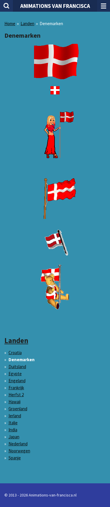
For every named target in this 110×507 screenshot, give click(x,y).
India (13, 429)
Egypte (15, 373)
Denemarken (51, 23)
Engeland (17, 380)
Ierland (15, 415)
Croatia (15, 352)
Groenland (18, 408)
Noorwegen (19, 451)
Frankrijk (16, 387)
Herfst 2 (16, 394)
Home (9, 23)
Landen (27, 23)
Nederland (18, 444)
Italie (13, 422)
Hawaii (15, 401)
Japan (14, 436)
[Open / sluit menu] (103, 6)
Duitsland (17, 366)
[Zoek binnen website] (6, 6)
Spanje (15, 458)
